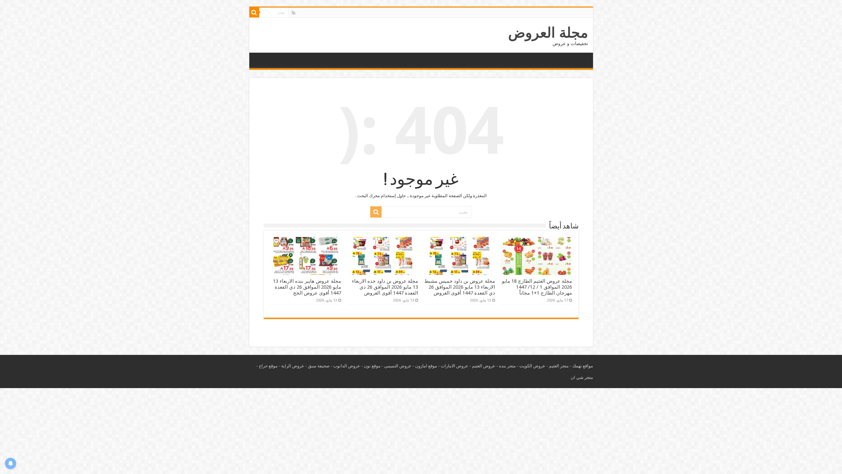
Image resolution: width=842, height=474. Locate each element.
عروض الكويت (532, 365)
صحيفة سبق (319, 365)
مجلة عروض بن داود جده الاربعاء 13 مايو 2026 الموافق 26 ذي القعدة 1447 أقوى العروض (385, 287)
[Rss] (293, 13)
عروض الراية (292, 365)
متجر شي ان (582, 377)
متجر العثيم (559, 365)
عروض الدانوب (346, 365)
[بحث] (254, 12)
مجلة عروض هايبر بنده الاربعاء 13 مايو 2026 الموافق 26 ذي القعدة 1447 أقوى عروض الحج (307, 287)
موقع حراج (268, 365)
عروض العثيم (483, 365)
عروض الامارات (454, 365)
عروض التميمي (397, 365)
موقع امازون (426, 365)
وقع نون (371, 365)
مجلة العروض (548, 32)
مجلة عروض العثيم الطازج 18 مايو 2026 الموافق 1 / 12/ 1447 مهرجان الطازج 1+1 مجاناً (537, 287)
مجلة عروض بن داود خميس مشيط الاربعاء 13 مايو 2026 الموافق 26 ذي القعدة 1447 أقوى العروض (459, 287)
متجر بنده (507, 365)
